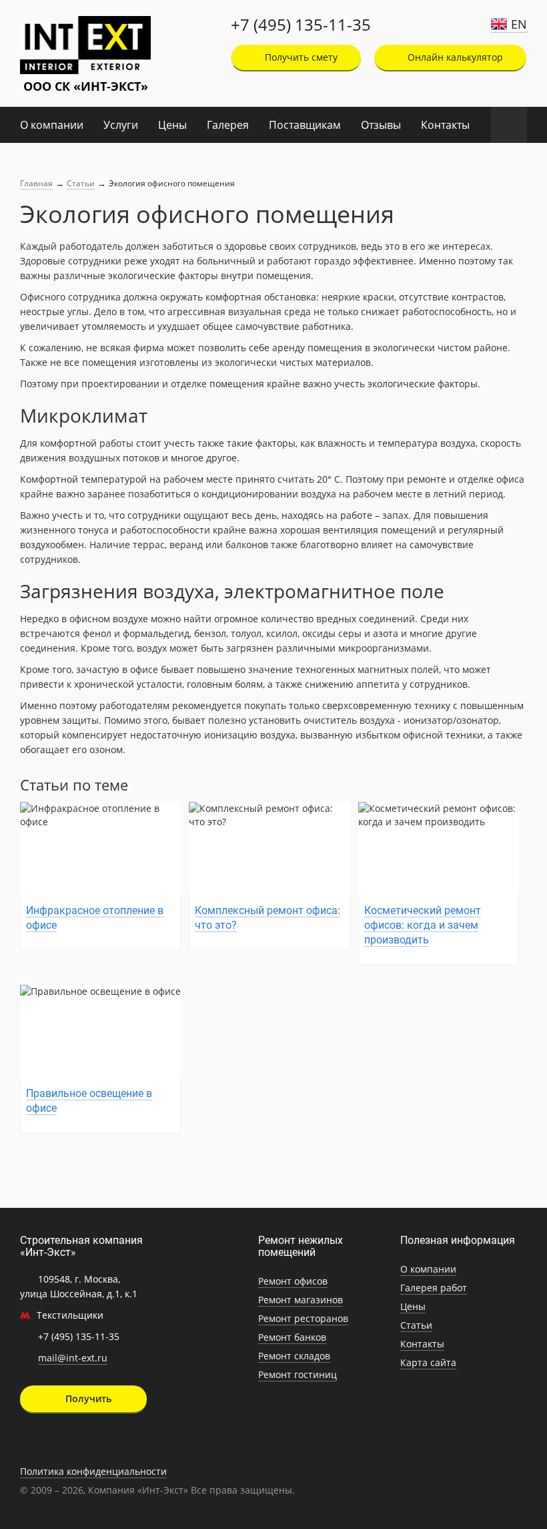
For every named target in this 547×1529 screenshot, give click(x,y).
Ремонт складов (294, 1355)
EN (519, 24)
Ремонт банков (292, 1337)
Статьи (81, 183)
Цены (172, 125)
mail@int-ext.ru (72, 1357)
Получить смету (300, 57)
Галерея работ (433, 1287)
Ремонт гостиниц (297, 1374)
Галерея (228, 125)
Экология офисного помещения (172, 183)
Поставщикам (305, 125)
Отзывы (381, 125)
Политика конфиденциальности (93, 1471)
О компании (51, 125)
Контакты (445, 125)
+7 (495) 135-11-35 (301, 24)
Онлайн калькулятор (454, 57)
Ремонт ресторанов (303, 1318)
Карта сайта (428, 1362)
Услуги (120, 125)
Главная (36, 183)
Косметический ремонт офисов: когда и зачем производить (422, 925)
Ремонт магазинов (300, 1299)
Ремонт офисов (293, 1281)
